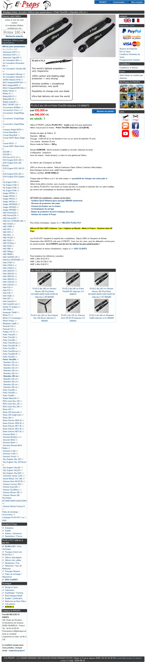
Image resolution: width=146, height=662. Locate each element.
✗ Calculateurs (8, 604)
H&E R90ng (8, 251)
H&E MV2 (7, 232)
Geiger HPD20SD (10, 204)
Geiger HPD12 (9, 196)
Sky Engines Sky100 (11, 468)
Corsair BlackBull (10, 135)
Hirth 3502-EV (8, 276)
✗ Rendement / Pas (10, 563)
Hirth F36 (6, 293)
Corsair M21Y (8, 143)
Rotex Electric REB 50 (12, 423)
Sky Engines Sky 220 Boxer (14, 462)
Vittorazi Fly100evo (11, 490)
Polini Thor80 (8, 396)
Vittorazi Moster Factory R (14, 506)
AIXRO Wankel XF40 (11, 80)
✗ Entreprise (7, 528)
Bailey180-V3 (8, 96)
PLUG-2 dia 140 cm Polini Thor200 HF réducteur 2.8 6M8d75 (73, 291)
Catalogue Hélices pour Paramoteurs (13, 41)
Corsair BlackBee (10, 132)
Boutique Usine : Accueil (14, 12)
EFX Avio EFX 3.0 (10, 157)
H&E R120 (7, 240)
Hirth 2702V (8, 263)
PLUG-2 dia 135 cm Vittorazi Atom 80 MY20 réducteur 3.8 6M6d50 (73, 318)
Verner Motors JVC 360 (12, 479)
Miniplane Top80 (9, 323)
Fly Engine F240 (9, 191)
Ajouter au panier (105, 111)
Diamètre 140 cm (78, 12)
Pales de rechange (10, 512)
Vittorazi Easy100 (10, 487)
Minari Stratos (8, 321)
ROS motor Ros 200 (11, 407)
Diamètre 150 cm (10, 382)
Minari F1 (7, 315)
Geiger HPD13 (9, 199)
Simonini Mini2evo (10, 437)
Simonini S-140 (9, 451)
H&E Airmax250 (9, 218)
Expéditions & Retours (129, 68)
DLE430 (6, 154)
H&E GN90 (7, 226)
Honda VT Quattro (10, 307)
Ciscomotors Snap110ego (13, 118)
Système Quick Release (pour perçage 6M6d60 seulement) (56, 201)
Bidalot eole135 (9, 102)
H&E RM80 (7, 254)
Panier (122, 71)
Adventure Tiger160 (11, 58)
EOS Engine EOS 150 (12, 174)
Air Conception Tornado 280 (14, 69)
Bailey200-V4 (8, 99)
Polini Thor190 (9, 340)
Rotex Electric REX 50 (12, 431)
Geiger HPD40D (9, 210)
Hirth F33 (6, 290)
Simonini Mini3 (9, 440)
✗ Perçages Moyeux (11, 571)
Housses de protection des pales (45, 203)
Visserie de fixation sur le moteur (46, 206)
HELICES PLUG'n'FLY (71, 223)
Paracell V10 (8, 326)
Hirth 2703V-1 (8, 265)
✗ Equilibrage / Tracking (12, 593)
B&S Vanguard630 (10, 85)
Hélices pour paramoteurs (40, 12)
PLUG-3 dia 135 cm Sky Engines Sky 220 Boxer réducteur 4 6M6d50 (44, 318)
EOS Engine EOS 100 (12, 160)
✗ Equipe (6, 531)
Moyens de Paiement (128, 49)
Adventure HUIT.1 (10, 55)
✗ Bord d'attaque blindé (12, 596)
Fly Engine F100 (9, 182)
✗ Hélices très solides (11, 560)
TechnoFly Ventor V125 (12, 476)
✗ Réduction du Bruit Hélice (14, 601)
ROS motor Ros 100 (11, 401)
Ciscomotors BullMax (12, 107)
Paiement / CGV (126, 25)
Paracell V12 (8, 329)
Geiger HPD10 (9, 193)
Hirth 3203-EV (8, 274)
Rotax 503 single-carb (12, 415)
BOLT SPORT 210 (10, 105)
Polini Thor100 (9, 335)
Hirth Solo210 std (10, 304)
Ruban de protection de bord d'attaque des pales (52, 212)
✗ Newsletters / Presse (12, 536)
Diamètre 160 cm (10, 387)
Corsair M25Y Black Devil (13, 146)
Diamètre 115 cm (10, 362)
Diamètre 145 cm (10, 379)
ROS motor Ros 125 (11, 404)
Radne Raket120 (10, 398)
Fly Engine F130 (9, 185)
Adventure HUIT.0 (10, 52)
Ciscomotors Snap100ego (13, 113)
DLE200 (6, 152)
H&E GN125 (8, 224)
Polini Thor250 (60, 12)
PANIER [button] (102, 2)
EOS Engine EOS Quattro (13, 177)
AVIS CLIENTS (80, 249)
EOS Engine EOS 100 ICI (13, 168)
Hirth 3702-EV (8, 285)
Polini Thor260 (9, 390)
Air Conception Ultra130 (12, 77)
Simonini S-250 (9, 454)
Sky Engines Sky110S (12, 473)
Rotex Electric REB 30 (12, 420)
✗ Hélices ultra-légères (12, 557)
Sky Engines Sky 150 (12, 459)
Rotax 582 (7, 418)
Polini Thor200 (9, 348)
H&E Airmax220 (9, 213)
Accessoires (7, 515)
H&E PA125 (8, 238)
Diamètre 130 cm (10, 370)
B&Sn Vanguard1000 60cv (14, 88)
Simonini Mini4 (9, 443)
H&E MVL (7, 235)
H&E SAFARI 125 (10, 257)
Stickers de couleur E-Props (43, 214)
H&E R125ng (8, 243)
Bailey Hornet (8, 91)
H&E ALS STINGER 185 (13, 221)
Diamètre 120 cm (10, 365)
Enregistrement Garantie (130, 60)
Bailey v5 (7, 93)
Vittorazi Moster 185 (11, 492)
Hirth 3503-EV (8, 279)
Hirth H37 (7, 298)
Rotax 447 (7, 409)
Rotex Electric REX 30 (12, 429)
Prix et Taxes (125, 52)
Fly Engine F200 (9, 188)
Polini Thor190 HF (10, 346)
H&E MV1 (7, 229)
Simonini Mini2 (9, 434)
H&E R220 (7, 246)
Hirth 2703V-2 (8, 268)
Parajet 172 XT (9, 332)
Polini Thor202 (9, 357)
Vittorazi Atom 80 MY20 (13, 481)
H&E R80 (7, 249)
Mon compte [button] (137, 2)
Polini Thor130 (9, 337)
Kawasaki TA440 (10, 312)
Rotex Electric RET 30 (12, 426)
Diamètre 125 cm (10, 368)
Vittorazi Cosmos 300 (12, 484)
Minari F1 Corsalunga (11, 318)
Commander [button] (118, 2)
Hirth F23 (6, 287)
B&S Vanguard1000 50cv (13, 82)
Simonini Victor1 (9, 456)
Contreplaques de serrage (42, 209)
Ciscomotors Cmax (11, 110)
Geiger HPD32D (9, 207)
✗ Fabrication (8, 590)
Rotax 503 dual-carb (11, 412)
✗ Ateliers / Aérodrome (12, 533)
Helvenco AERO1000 (11, 260)
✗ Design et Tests (10, 587)
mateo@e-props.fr (17, 650)
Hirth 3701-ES (8, 282)
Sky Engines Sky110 (11, 470)
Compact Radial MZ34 (12, 130)
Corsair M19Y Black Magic (14, 138)
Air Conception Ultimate (12, 74)
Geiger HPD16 (9, 202)
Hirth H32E (7, 296)
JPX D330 (7, 310)
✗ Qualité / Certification (12, 598)
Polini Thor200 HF (10, 354)
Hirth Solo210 (8, 301)
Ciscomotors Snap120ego (13, 124)
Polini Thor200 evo (10, 351)
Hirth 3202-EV (8, 271)
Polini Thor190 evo (10, 343)
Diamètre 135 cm (10, 373)
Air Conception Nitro (11, 60)
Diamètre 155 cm (10, 384)
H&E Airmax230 (9, 215)
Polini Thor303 (9, 393)
